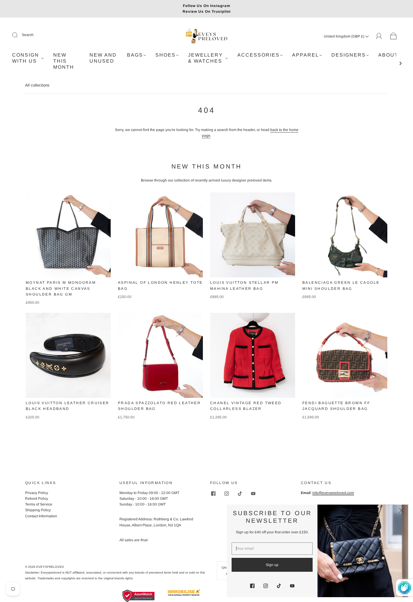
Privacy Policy (36, 493)
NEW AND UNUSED (103, 58)
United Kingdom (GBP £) (344, 36)
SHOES (165, 54)
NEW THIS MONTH (63, 61)
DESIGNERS (348, 54)
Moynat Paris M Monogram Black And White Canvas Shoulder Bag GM (61, 288)
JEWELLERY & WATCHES (205, 58)
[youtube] (253, 493)
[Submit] (18, 35)
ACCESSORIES (258, 54)
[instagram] (226, 493)
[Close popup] (401, 511)
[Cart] (393, 36)
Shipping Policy (38, 510)
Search (28, 35)
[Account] (379, 36)
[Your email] (272, 548)
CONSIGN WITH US (25, 58)
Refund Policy (36, 498)
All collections (37, 85)
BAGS (135, 54)
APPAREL (305, 54)
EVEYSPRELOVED (50, 566)
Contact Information (41, 516)
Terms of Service (38, 504)
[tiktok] (239, 493)
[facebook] (213, 493)
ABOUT (388, 54)
